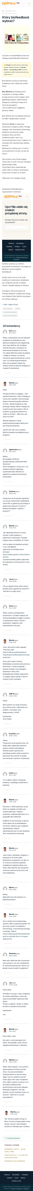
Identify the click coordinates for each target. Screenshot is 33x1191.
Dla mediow (16, 1174)
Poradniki (25, 1174)
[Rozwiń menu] (29, 3)
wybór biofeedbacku (10, 315)
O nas (16, 1177)
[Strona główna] (3, 11)
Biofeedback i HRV (10, 11)
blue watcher (7, 308)
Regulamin (26, 1188)
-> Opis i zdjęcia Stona (10, 304)
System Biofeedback (10, 312)
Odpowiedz (7, 373)
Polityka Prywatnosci (16, 1188)
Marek (11, 383)
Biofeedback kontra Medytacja (15, 1161)
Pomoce (9, 1177)
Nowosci (7, 1174)
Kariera (23, 1177)
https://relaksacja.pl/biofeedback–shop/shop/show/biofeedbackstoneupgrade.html (16, 654)
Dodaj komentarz (13, 1138)
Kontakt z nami (16, 1181)
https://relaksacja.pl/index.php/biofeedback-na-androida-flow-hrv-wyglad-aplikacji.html (16, 936)
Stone (25, 55)
